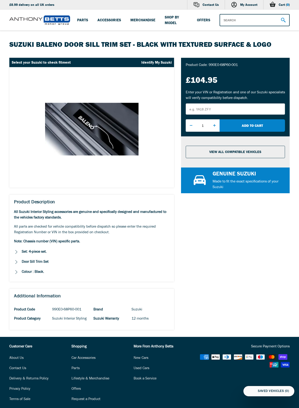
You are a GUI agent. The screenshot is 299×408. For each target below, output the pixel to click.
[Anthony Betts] (39, 20)
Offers (76, 389)
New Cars (141, 358)
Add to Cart (252, 125)
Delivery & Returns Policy (29, 379)
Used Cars (141, 368)
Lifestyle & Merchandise (90, 379)
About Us (16, 358)
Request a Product (85, 399)
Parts (75, 368)
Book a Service (145, 379)
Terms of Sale (19, 399)
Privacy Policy (19, 389)
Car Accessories (83, 358)
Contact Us (17, 368)
